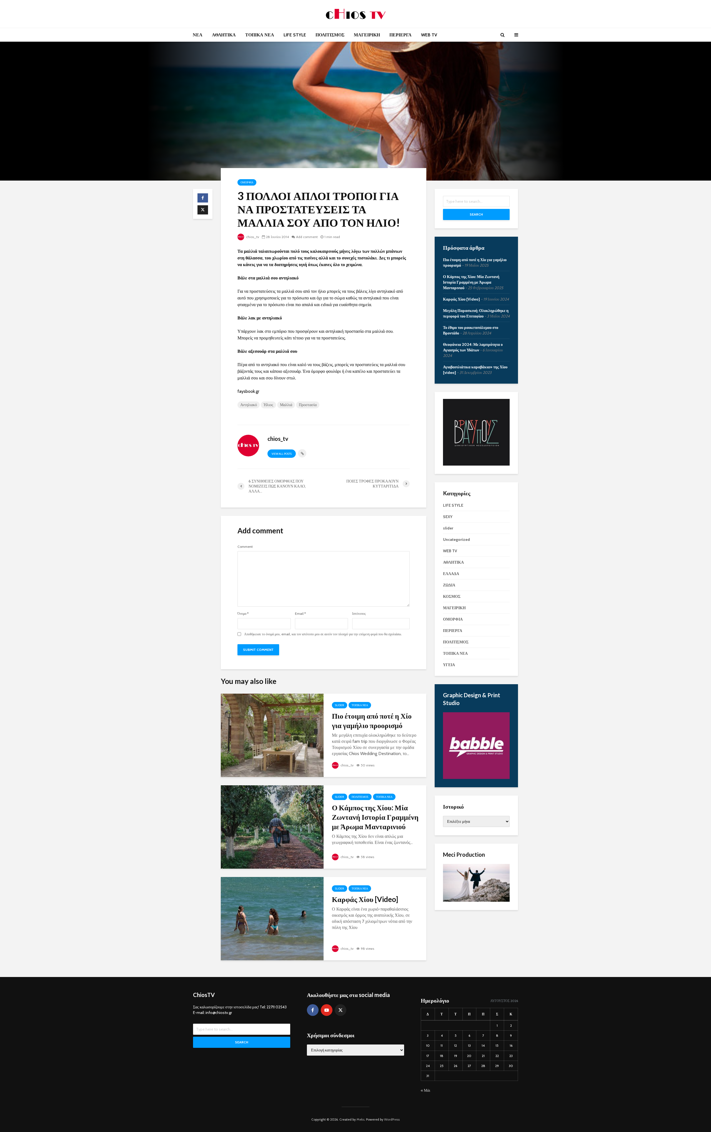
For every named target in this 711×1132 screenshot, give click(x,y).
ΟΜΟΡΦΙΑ (247, 182)
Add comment (307, 237)
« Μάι (425, 1090)
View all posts (282, 454)
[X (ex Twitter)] (340, 1010)
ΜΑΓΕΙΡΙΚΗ (367, 35)
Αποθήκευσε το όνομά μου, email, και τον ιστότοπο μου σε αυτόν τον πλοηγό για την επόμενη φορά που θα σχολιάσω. (323, 634)
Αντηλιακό (248, 404)
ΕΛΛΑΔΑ (451, 573)
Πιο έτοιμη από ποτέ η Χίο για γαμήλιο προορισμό (372, 720)
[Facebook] (313, 1010)
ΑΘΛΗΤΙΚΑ (224, 35)
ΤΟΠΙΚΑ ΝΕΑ (259, 35)
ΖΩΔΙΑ (449, 585)
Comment (245, 546)
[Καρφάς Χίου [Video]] (272, 918)
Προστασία (308, 404)
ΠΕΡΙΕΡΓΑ (400, 35)
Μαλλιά (286, 404)
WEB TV (429, 35)
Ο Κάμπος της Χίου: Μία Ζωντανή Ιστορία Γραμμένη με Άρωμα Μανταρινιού (375, 817)
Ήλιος (268, 404)
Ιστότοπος (359, 613)
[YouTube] (326, 1010)
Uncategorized (456, 539)
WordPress (392, 1119)
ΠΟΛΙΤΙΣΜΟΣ (330, 35)
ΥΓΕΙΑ (449, 664)
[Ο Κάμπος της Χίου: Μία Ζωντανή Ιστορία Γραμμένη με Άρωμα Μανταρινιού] (272, 826)
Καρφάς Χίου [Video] (365, 899)
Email (300, 613)
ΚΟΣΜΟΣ (451, 596)
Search (476, 214)
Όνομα (243, 613)
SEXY (447, 516)
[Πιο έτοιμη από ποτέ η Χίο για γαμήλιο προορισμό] (272, 735)
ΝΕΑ (197, 35)
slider (339, 705)
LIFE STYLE (295, 35)
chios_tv (252, 237)
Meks (360, 1119)
